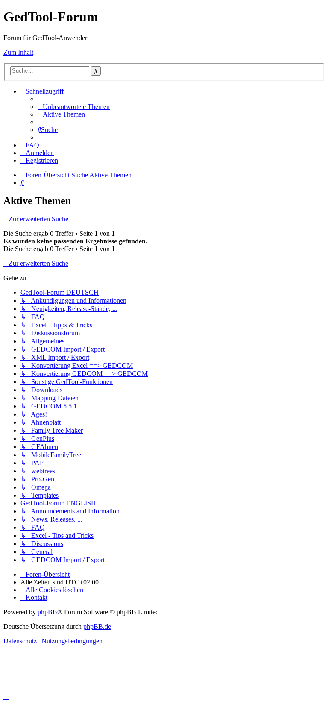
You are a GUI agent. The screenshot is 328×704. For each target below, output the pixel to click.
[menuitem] (74, 106)
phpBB (47, 612)
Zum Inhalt (18, 52)
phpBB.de (97, 626)
